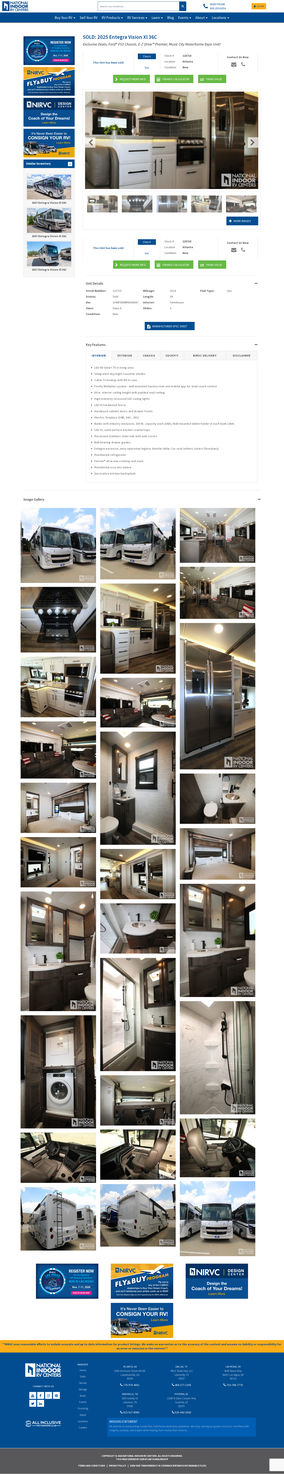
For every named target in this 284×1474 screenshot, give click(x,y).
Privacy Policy (117, 1465)
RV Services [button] (135, 17)
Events (82, 1402)
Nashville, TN (130, 1394)
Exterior (124, 355)
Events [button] (183, 17)
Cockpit (172, 355)
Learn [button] (156, 17)
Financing (83, 1408)
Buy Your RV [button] (63, 17)
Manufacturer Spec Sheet (169, 326)
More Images (242, 221)
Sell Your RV (89, 17)
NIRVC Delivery (205, 355)
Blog (170, 17)
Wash (83, 1396)
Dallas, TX (181, 1366)
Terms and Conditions (91, 1465)
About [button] (200, 17)
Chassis (149, 355)
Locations (83, 1421)
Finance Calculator (176, 79)
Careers (83, 1427)
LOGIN (260, 6)
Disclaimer (242, 355)
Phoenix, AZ (181, 1394)
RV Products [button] (111, 17)
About (83, 1415)
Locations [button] (219, 17)
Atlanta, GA (130, 1366)
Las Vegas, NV (233, 1366)
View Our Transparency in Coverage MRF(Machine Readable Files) (168, 1465)
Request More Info (133, 79)
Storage (83, 1389)
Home (83, 1370)
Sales (83, 1376)
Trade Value (214, 79)
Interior (99, 355)
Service (83, 1383)
